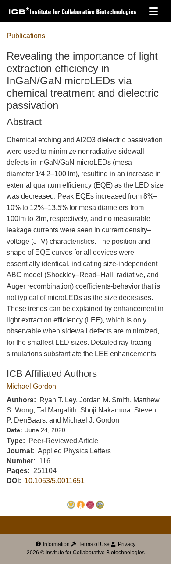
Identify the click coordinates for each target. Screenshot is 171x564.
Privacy (126, 544)
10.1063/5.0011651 (55, 480)
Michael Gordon (31, 386)
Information (56, 544)
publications (26, 36)
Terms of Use (93, 544)
